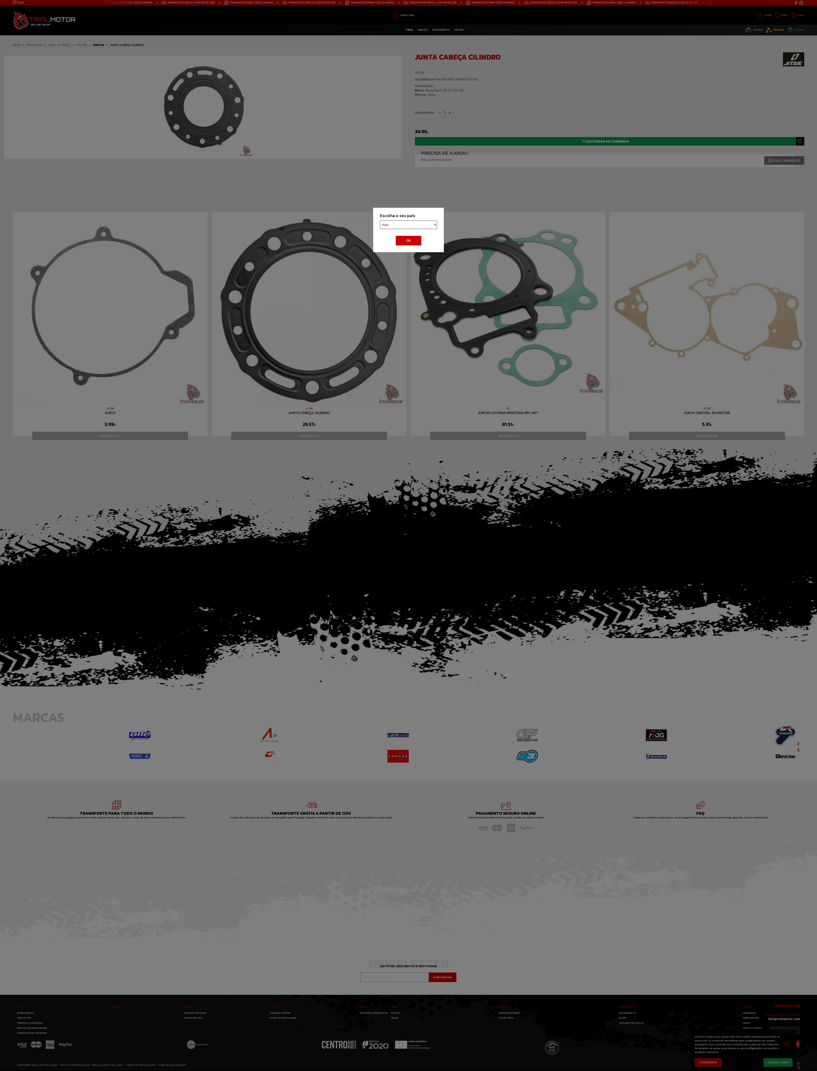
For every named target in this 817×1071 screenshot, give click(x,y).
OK (408, 240)
